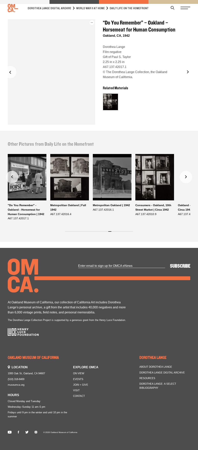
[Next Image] (188, 72)
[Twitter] (26, 432)
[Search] (172, 8)
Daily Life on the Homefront (129, 8)
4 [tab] (77, 233)
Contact (79, 396)
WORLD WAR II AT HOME (90, 8)
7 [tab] (86, 233)
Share (78, 26)
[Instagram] (36, 432)
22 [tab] (133, 233)
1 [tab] (67, 233)
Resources (147, 378)
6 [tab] (83, 233)
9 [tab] (92, 233)
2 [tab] (70, 233)
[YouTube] (10, 432)
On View (78, 373)
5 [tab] (80, 233)
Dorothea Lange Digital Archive (49, 8)
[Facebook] (18, 432)
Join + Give (80, 384)
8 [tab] (89, 233)
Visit (76, 390)
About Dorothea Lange (155, 366)
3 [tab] (73, 233)
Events (78, 379)
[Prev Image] (10, 72)
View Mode (82, 33)
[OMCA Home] (13, 8)
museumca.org (16, 384)
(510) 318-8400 (16, 379)
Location (20, 367)
